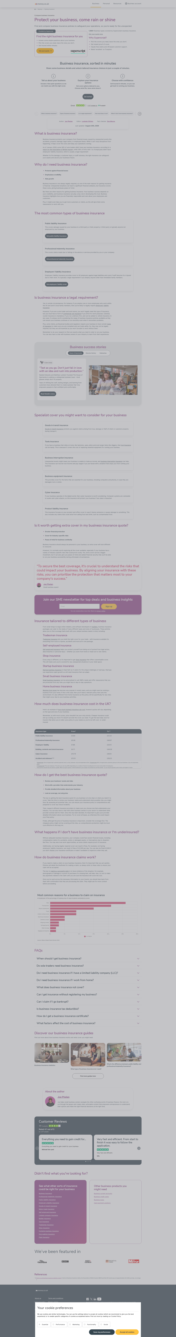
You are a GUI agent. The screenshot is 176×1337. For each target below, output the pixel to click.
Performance (60, 1324)
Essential (45, 1324)
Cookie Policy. (116, 1316)
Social (105, 1324)
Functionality (91, 1324)
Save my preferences (101, 1332)
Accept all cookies (127, 1332)
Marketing (75, 1324)
